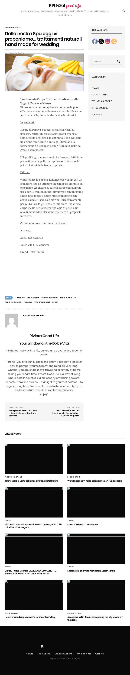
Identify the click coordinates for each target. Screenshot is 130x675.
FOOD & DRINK (99, 94)
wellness (28, 302)
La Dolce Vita (33, 298)
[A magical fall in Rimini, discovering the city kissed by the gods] (96, 595)
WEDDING (96, 114)
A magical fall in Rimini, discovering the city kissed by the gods (95, 618)
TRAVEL (95, 88)
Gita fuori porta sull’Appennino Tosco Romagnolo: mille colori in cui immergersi (33, 526)
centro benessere (49, 298)
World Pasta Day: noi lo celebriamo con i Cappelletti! (94, 480)
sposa (55, 302)
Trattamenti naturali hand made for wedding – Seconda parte (65, 413)
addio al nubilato (13, 302)
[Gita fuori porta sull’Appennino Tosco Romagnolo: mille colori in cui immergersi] (34, 502)
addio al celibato (68, 298)
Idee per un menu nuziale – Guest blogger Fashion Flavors (23, 413)
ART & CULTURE (99, 107)
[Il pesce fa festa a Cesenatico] (96, 502)
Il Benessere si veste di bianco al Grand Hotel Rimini (31, 480)
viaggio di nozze (42, 302)
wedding (21, 298)
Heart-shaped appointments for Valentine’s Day (30, 617)
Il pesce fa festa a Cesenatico (82, 524)
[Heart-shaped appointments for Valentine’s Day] (34, 595)
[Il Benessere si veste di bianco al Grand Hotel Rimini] (34, 459)
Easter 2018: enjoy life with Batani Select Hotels (91, 570)
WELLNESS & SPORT (13, 27)
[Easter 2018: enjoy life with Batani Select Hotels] (96, 548)
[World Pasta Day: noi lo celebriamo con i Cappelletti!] (96, 459)
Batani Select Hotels (14, 53)
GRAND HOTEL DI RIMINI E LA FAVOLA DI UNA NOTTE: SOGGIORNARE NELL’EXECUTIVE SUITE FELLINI (30, 572)
